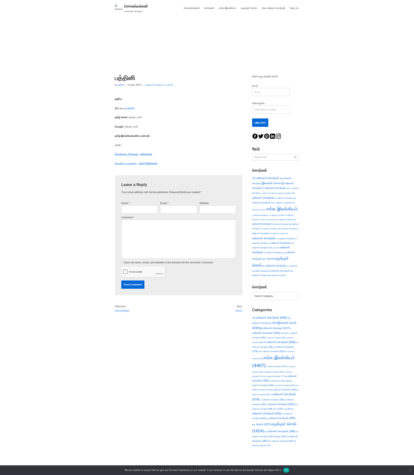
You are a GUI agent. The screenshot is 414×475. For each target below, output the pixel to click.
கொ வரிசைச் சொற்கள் (281, 202)
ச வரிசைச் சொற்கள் (260, 215)
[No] (410, 470)
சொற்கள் (209, 8)
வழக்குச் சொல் (249, 8)
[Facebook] (255, 136)
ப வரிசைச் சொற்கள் (153, 85)
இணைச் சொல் (271, 183)
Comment (127, 217)
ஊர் (287, 188)
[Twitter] (261, 136)
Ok (286, 470)
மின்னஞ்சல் (258, 103)
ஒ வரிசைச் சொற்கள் (284, 193)
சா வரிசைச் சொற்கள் (277, 215)
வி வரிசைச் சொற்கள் (278, 270)
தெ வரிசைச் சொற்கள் (269, 229)
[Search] (295, 157)
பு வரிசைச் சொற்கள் (279, 243)
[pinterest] (267, 136)
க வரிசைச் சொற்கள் (279, 342)
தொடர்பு (294, 8)
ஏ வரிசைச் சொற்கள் (268, 193)
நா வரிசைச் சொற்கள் (278, 233)
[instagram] (278, 136)
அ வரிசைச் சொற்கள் (265, 178)
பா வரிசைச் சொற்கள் (285, 238)
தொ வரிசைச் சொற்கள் (287, 229)
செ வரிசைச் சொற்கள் (284, 219)
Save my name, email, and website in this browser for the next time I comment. (168, 262)
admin (121, 85)
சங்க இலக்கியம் (227, 8)
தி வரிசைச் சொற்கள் (280, 224)
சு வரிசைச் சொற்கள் (267, 220)
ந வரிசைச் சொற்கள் (283, 389)
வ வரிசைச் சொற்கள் (274, 265)
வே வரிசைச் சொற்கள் (277, 275)
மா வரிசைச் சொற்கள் (273, 252)
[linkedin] (272, 136)
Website (204, 203)
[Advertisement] (207, 40)
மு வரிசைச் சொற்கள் (280, 418)
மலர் (275, 248)
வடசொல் (168, 85)
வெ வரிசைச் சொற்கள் (280, 441)
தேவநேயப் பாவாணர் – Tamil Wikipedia (136, 163)
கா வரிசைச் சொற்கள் (283, 198)
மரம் (270, 247)
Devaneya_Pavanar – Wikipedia (133, 154)
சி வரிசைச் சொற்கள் (273, 372)
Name (125, 203)
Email (164, 203)
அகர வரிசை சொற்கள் (273, 8)
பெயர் (258, 85)
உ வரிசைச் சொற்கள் (274, 188)
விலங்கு (264, 271)
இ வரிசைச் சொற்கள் (274, 328)
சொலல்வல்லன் (192, 8)
